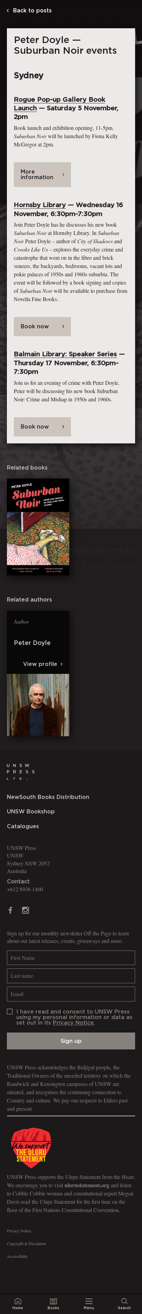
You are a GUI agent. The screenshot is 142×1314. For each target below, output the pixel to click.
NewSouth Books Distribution (48, 797)
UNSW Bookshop (31, 811)
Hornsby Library (40, 205)
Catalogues (23, 826)
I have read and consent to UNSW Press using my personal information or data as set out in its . (74, 1017)
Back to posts (31, 10)
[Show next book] (140, 674)
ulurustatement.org (86, 1185)
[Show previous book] (2, 674)
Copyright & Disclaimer (26, 1243)
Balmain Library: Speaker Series (65, 354)
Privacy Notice (73, 1023)
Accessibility (17, 1256)
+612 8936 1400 (25, 889)
